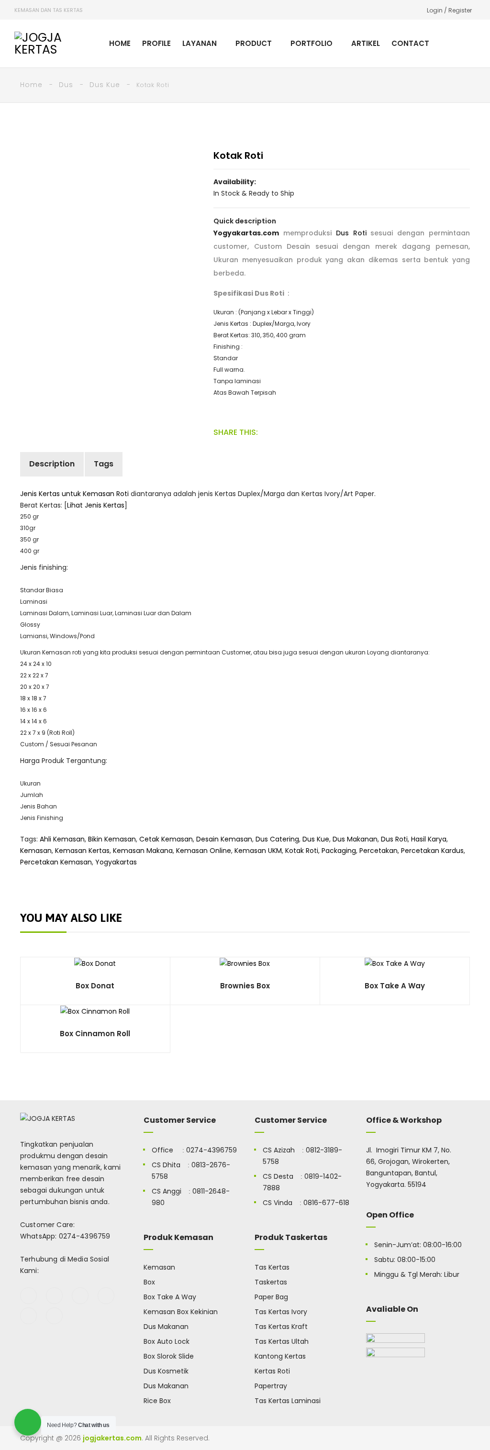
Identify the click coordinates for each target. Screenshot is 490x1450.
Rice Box (157, 1401)
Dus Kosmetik (166, 1371)
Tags (103, 463)
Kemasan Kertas (82, 850)
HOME (120, 43)
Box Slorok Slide (169, 1356)
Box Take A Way (170, 1297)
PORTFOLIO (311, 43)
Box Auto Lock (166, 1341)
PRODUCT (253, 43)
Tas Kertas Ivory (281, 1312)
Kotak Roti (301, 850)
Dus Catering (277, 839)
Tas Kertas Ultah (282, 1341)
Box (149, 1282)
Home (31, 84)
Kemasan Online (203, 850)
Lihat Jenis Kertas (95, 505)
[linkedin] (54, 1315)
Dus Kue (104, 84)
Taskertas (271, 1282)
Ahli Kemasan (62, 839)
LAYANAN (199, 43)
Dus (66, 84)
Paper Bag (271, 1297)
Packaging (339, 850)
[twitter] (54, 1295)
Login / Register (449, 10)
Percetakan (378, 850)
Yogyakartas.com (246, 233)
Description (52, 463)
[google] (80, 1295)
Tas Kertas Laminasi (288, 1401)
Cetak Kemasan (166, 839)
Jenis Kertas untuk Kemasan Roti (74, 493)
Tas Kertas (272, 1267)
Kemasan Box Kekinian (181, 1312)
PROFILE (156, 43)
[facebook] (28, 1295)
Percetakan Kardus (432, 850)
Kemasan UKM (258, 850)
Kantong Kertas (280, 1356)
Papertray (271, 1386)
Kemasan (36, 850)
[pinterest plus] (28, 1315)
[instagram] (106, 1295)
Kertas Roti (272, 1371)
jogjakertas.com (112, 1438)
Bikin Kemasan (112, 839)
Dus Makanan (355, 839)
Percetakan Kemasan (56, 862)
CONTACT (410, 43)
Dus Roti (351, 233)
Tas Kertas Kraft (281, 1326)
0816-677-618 (326, 1202)
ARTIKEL (365, 43)
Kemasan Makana (143, 850)
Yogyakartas (116, 862)
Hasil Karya (428, 839)
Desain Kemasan (224, 839)
